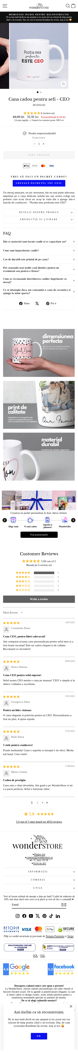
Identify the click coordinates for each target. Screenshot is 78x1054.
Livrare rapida (21, 120)
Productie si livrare (39, 219)
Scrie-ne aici (39, 863)
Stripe (70, 936)
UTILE (38, 888)
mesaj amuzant (15, 192)
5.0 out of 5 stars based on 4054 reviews (39, 821)
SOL (35, 955)
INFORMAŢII (38, 872)
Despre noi (39, 854)
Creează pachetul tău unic (39, 183)
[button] (32, 113)
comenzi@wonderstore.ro (39, 857)
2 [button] (37, 802)
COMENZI (38, 880)
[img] (11, 623)
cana (23, 196)
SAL (42, 955)
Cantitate (39, 138)
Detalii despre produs (39, 212)
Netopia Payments (55, 936)
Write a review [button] (39, 599)
